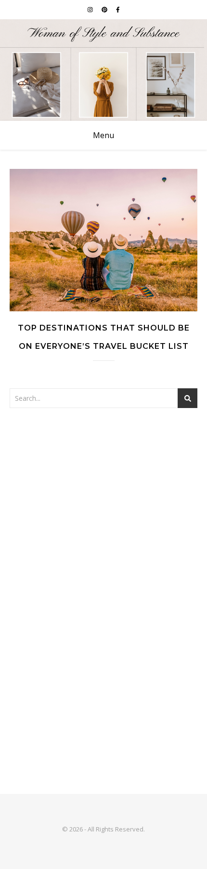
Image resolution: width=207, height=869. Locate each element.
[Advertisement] (103, 530)
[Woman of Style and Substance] (103, 70)
